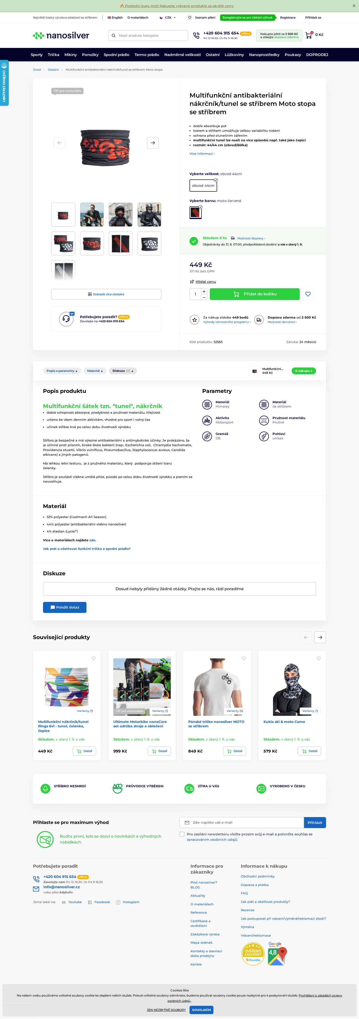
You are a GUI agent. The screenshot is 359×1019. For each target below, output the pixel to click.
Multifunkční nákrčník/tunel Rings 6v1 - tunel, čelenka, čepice (63, 726)
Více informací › (202, 153)
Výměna (247, 927)
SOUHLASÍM (201, 1010)
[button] (153, 143)
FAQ (244, 893)
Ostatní (53, 69)
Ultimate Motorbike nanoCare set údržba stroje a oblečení (140, 724)
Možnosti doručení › (282, 322)
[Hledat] (113, 35)
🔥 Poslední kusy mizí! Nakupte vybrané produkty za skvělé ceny (177, 6)
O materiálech (137, 17)
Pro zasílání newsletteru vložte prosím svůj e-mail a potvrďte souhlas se (250, 837)
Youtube (75, 902)
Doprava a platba (255, 885)
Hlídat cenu (206, 281)
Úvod (37, 69)
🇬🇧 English (115, 17)
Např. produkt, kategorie (138, 35)
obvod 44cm (203, 185)
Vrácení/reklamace (256, 935)
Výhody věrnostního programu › (227, 322)
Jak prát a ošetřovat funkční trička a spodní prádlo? (87, 549)
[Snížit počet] (204, 297)
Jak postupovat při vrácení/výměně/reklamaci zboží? (283, 918)
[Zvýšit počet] (204, 291)
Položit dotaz (67, 607)
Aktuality (197, 895)
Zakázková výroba (205, 934)
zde (92, 540)
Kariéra (196, 964)
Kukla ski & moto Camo (284, 722)
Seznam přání (205, 17)
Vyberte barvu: (215, 201)
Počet (195, 294)
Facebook (102, 902)
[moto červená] (196, 212)
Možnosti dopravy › (251, 238)
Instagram (131, 902)
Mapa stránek (201, 942)
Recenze (247, 910)
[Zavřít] (354, 5)
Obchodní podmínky (258, 876)
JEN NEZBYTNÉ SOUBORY (166, 1010)
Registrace (288, 17)
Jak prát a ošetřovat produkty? (265, 902)
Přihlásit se (313, 17)
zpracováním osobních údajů (212, 839)
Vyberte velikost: (216, 174)
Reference (198, 912)
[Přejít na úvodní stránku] (61, 35)
